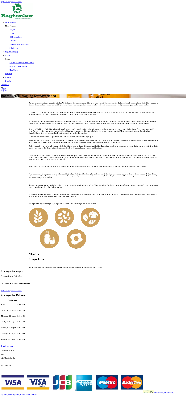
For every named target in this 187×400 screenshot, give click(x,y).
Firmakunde (5, 85)
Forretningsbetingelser (15, 394)
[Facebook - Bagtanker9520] (2, 370)
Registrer (4, 91)
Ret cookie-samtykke (30, 394)
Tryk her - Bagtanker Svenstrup (11, 2)
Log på (3, 89)
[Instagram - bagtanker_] (7, 370)
